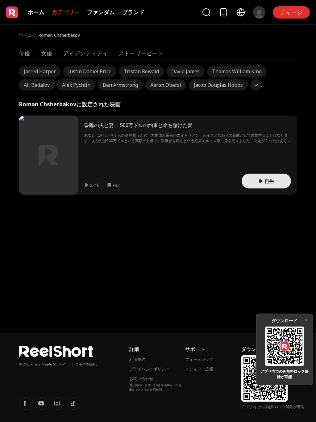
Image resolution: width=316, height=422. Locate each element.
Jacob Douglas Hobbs (218, 85)
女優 (46, 53)
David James (185, 71)
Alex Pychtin (76, 85)
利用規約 (137, 359)
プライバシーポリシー (149, 369)
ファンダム (101, 12)
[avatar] (259, 12)
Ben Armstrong (120, 85)
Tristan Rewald (141, 71)
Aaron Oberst (165, 85)
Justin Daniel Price (89, 71)
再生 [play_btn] (269, 181)
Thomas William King (237, 71)
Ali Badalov (37, 85)
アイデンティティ (85, 53)
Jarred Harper (40, 71)
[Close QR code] (306, 320)
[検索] (206, 12)
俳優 (24, 53)
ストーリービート (141, 53)
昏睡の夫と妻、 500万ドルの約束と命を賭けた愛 (138, 125)
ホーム (36, 12)
